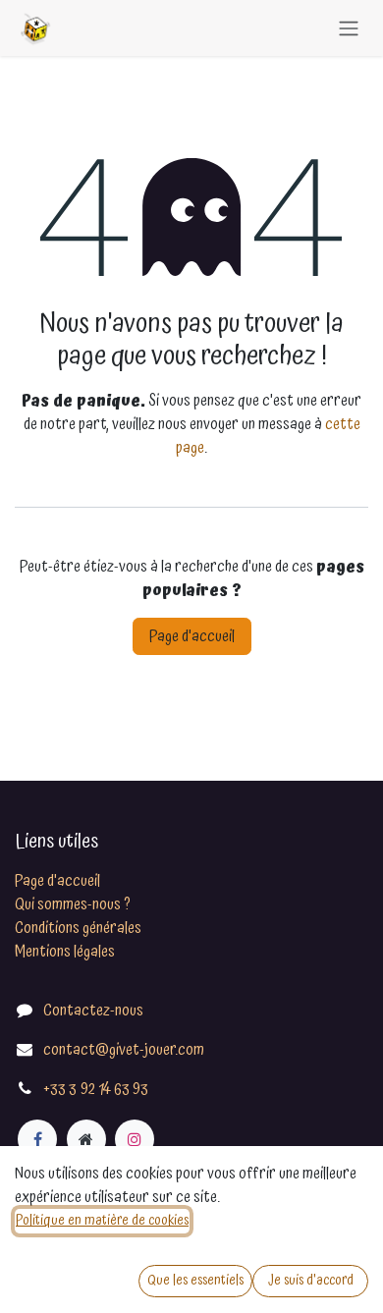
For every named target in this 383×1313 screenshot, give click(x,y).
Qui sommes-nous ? (73, 904)
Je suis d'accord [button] (311, 1280)
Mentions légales (65, 951)
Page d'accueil (192, 636)
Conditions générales (78, 928)
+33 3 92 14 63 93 (95, 1089)
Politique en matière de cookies (102, 1220)
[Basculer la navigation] (348, 28)
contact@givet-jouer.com (123, 1050)
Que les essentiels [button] (195, 1280)
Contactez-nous (93, 1010)
